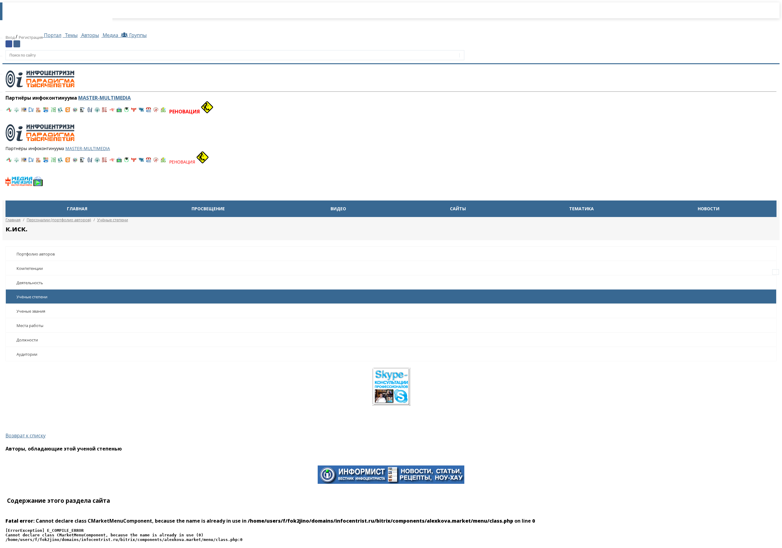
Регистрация (31, 37)
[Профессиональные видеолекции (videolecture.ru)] (82, 111)
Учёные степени (31, 297)
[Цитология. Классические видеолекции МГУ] (67, 111)
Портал (52, 35)
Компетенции (29, 268)
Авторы (89, 35)
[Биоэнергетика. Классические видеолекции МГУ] (45, 111)
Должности (27, 340)
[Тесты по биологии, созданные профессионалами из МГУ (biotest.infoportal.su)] (163, 111)
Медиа (110, 35)
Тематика (581, 208)
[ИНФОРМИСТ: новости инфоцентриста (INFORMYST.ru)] (23, 111)
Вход (10, 37)
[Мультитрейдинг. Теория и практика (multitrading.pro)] (9, 111)
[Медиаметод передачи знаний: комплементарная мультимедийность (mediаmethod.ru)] (148, 111)
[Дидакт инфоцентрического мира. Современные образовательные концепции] (75, 111)
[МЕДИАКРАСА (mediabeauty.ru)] (111, 111)
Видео (338, 208)
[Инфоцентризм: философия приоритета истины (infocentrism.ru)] (89, 111)
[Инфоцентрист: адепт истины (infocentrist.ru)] (97, 111)
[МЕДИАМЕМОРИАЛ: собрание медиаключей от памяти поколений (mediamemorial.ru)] (155, 111)
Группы (137, 35)
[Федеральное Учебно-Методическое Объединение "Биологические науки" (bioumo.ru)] (126, 111)
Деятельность (29, 282)
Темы (71, 35)
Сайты (458, 208)
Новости (708, 208)
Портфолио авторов (35, 254)
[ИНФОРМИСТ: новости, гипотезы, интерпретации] (391, 482)
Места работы (29, 325)
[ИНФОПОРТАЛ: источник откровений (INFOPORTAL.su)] (31, 111)
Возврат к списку (25, 435)
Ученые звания (30, 311)
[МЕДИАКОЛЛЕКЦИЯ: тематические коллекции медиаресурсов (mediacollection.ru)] (104, 111)
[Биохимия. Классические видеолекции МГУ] (38, 111)
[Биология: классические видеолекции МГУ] (53, 111)
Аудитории (26, 354)
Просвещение (208, 208)
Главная (77, 208)
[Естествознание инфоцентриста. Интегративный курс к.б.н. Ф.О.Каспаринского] (16, 111)
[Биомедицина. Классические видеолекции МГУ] (60, 111)
